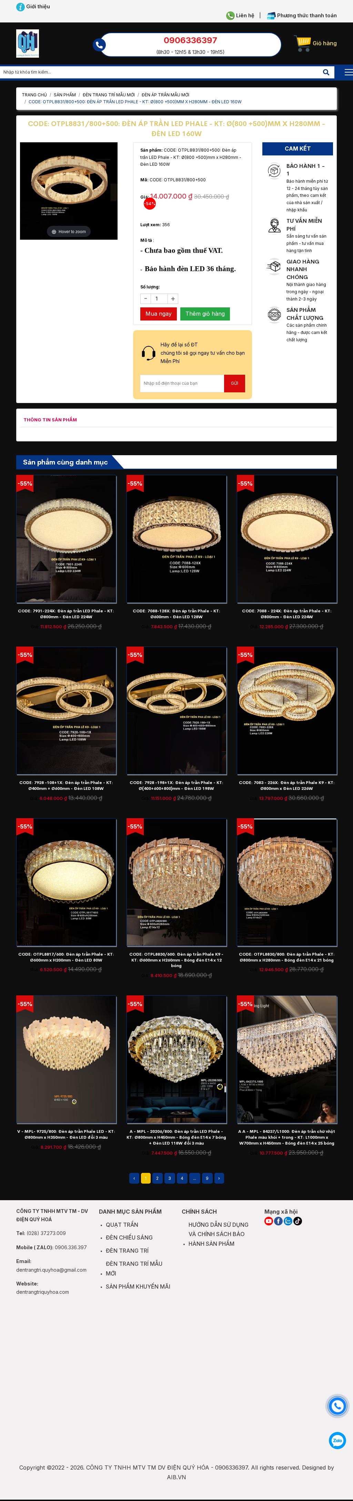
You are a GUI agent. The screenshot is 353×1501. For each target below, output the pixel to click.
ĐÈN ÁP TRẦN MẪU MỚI (165, 94)
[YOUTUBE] (268, 1221)
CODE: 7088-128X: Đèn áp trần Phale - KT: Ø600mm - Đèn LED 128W (176, 614)
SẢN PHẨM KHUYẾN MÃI (138, 1286)
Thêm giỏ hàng (205, 313)
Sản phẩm (65, 94)
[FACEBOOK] (278, 1221)
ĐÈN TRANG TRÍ (127, 1250)
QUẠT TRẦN (122, 1224)
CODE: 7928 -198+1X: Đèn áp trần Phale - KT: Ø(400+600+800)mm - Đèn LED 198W (176, 785)
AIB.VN (176, 1477)
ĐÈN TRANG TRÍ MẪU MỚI (109, 94)
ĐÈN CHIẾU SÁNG (129, 1237)
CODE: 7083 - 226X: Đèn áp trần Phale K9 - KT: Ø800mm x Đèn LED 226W (287, 785)
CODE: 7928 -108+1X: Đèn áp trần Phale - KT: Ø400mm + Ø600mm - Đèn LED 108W (66, 785)
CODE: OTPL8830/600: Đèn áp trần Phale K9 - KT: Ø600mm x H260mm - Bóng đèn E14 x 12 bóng (176, 960)
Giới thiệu (37, 6)
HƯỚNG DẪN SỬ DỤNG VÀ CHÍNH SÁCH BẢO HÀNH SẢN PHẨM (219, 1234)
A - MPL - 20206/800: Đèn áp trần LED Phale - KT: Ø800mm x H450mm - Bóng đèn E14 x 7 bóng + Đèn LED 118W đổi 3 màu (176, 1137)
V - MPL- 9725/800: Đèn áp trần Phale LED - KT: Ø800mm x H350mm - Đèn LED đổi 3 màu (66, 1134)
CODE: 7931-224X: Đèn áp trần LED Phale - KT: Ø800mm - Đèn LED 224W (66, 614)
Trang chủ (34, 94)
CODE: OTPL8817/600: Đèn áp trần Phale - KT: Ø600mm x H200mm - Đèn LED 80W (66, 957)
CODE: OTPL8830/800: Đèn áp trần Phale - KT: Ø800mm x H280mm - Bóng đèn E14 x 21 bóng (287, 957)
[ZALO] (288, 1221)
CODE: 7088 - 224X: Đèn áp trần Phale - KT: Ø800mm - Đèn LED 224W (287, 614)
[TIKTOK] (297, 1221)
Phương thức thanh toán (306, 15)
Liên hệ (244, 15)
